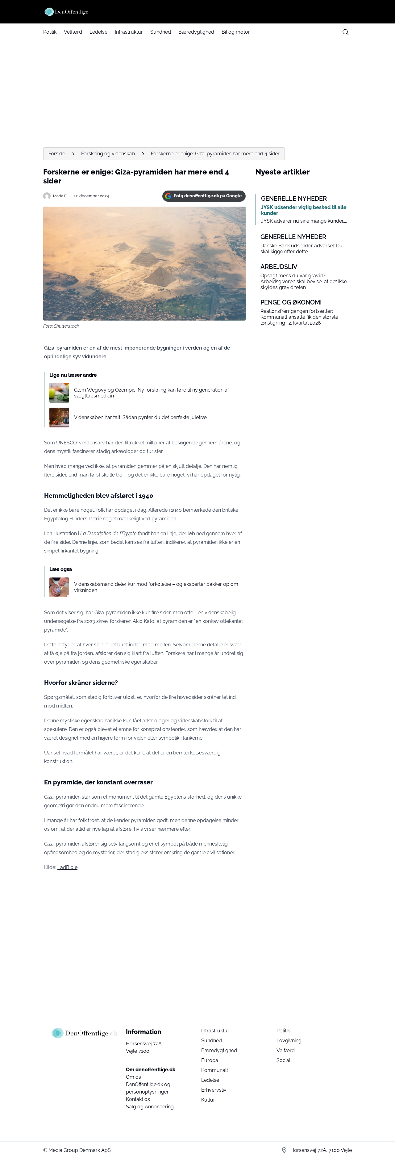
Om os (133, 1077)
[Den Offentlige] (197, 12)
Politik (49, 32)
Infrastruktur (129, 32)
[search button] (345, 32)
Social (283, 1060)
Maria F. (60, 196)
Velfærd (73, 32)
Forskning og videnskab (108, 154)
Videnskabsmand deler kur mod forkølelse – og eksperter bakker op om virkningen (156, 587)
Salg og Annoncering (150, 1107)
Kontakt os (138, 1099)
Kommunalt (214, 1070)
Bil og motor (236, 32)
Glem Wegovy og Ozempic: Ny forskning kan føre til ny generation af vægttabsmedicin (151, 393)
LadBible (67, 867)
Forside (56, 154)
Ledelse (98, 32)
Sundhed (160, 32)
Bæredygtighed (196, 32)
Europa (209, 1060)
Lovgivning (288, 1041)
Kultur (208, 1100)
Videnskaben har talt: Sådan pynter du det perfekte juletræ (140, 417)
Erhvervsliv (214, 1090)
